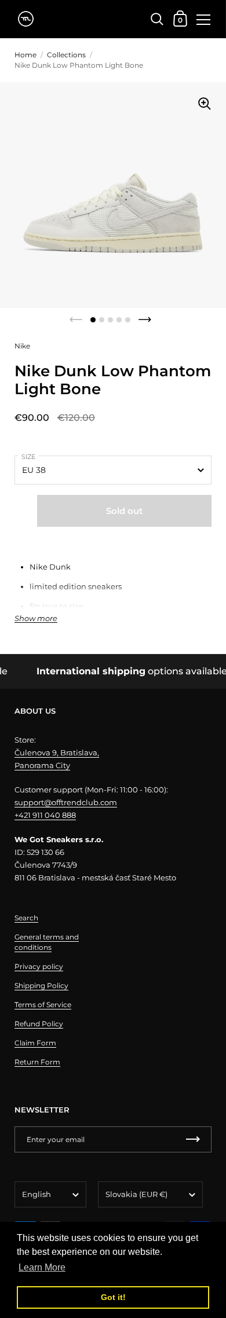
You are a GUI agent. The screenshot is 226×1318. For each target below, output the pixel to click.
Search (26, 917)
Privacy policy (38, 966)
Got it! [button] (113, 1297)
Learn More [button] (42, 1267)
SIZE (28, 457)
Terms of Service (42, 1004)
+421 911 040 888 (45, 815)
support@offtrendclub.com (65, 802)
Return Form (37, 1062)
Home (25, 54)
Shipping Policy (41, 985)
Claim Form (35, 1042)
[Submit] (193, 1139)
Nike (22, 346)
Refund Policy (38, 1023)
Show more (35, 618)
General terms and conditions (46, 942)
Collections (66, 54)
